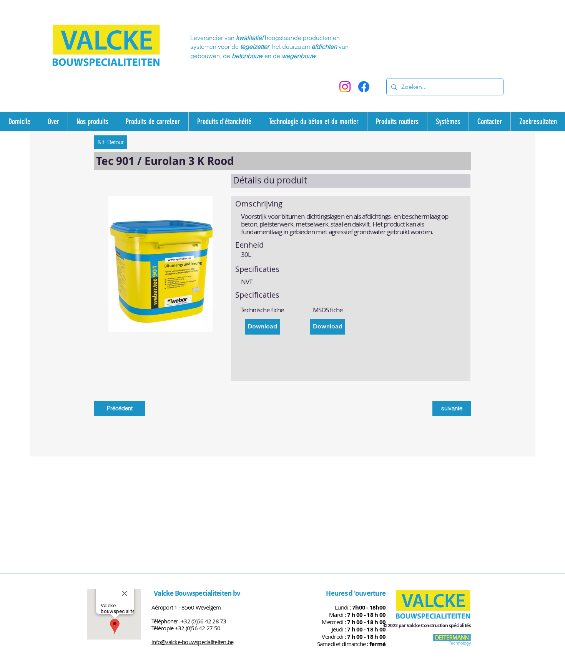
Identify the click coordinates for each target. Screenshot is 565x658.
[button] (262, 327)
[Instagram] (344, 86)
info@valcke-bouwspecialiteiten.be (192, 642)
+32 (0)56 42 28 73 (203, 621)
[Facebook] (363, 86)
